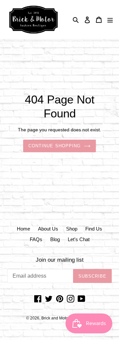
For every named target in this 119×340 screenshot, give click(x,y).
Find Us (93, 229)
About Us (48, 229)
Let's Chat (79, 239)
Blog (55, 239)
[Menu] (110, 19)
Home (23, 229)
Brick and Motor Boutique (64, 318)
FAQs (36, 239)
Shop (71, 229)
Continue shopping (54, 145)
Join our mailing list (60, 260)
